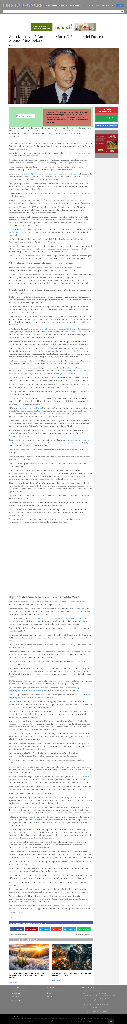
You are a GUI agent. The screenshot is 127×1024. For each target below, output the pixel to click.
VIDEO (97, 5)
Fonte (11, 917)
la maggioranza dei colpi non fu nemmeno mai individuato (52, 174)
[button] (17, 929)
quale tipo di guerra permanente (28, 473)
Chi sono (49, 993)
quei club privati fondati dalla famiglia (58, 618)
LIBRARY (84, 5)
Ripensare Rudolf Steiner (92, 1008)
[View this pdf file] (77, 601)
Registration (15, 993)
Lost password (16, 997)
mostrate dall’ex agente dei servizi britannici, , (47, 601)
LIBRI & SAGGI (74, 5)
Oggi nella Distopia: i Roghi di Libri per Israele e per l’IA (71, 974)
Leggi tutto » (13, 982)
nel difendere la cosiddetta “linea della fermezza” (67, 329)
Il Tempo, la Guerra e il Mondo (94, 1011)
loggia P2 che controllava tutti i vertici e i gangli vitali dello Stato (61, 193)
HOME (48, 5)
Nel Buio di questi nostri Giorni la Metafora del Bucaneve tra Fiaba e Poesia (27, 975)
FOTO (91, 5)
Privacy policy (16, 1000)
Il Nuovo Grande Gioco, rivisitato (95, 1004)
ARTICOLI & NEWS (58, 5)
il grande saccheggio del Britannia (37, 817)
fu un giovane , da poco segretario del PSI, (54, 351)
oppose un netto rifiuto (30, 408)
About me (50, 997)
